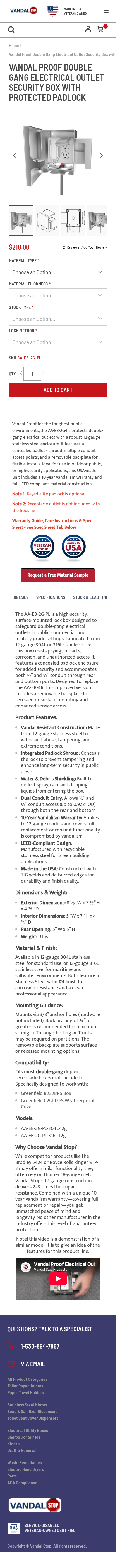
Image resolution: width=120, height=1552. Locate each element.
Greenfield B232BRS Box (46, 1093)
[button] (21, 220)
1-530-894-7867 (40, 1346)
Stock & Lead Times (92, 597)
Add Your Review (94, 247)
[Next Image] (101, 155)
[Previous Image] (14, 155)
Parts (12, 1475)
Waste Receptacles (25, 1462)
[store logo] (19, 11)
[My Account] (91, 29)
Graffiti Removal (22, 1450)
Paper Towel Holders (26, 1392)
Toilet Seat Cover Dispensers (33, 1418)
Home (14, 45)
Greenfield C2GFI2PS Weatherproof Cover (58, 1104)
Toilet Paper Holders (25, 1385)
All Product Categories (27, 1379)
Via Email (33, 1363)
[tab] (21, 597)
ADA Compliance (22, 1482)
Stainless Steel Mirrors (27, 1404)
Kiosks (14, 1443)
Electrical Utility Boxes (28, 1430)
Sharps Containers (24, 1436)
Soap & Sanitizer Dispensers (32, 1411)
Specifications (50, 597)
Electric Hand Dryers (26, 1469)
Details (21, 597)
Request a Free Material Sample (58, 575)
